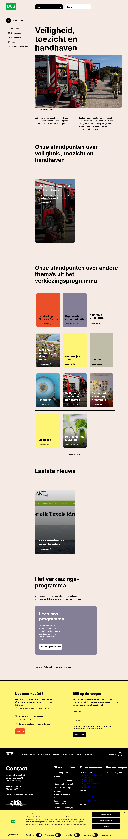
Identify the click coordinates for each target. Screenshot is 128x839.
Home (37, 667)
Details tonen (106, 835)
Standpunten (16, 33)
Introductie (15, 29)
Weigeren (106, 826)
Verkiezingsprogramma (20, 47)
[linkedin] (12, 754)
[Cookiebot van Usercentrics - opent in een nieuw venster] (13, 835)
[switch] (58, 835)
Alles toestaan (106, 814)
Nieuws (13, 42)
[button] (50, 6)
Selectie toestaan (106, 820)
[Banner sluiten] (125, 812)
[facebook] (8, 754)
